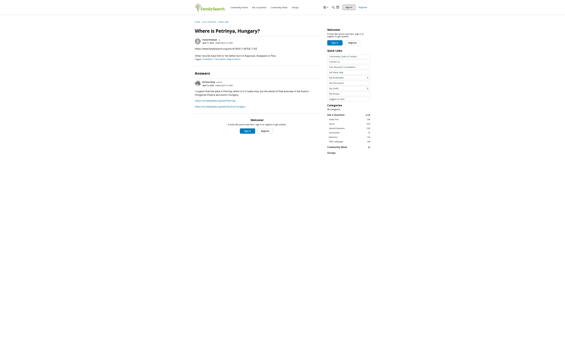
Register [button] (265, 131)
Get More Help (336, 72)
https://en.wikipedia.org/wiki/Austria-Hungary (220, 106)
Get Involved (349, 132)
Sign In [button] (247, 131)
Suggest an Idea (336, 99)
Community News (348, 147)
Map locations (234, 59)
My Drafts (348, 88)
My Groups (334, 93)
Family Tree (349, 119)
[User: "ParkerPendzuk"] (198, 41)
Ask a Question (348, 114)
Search (349, 124)
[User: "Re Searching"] (198, 84)
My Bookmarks (348, 77)
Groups (331, 152)
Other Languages (349, 141)
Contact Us (334, 61)
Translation (207, 59)
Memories (349, 137)
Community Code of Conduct (343, 56)
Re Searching (208, 82)
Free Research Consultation (342, 67)
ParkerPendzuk (209, 40)
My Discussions (336, 83)
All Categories (333, 109)
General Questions (349, 128)
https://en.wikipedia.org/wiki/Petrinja (215, 100)
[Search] (333, 7)
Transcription (220, 59)
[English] (210, 7)
